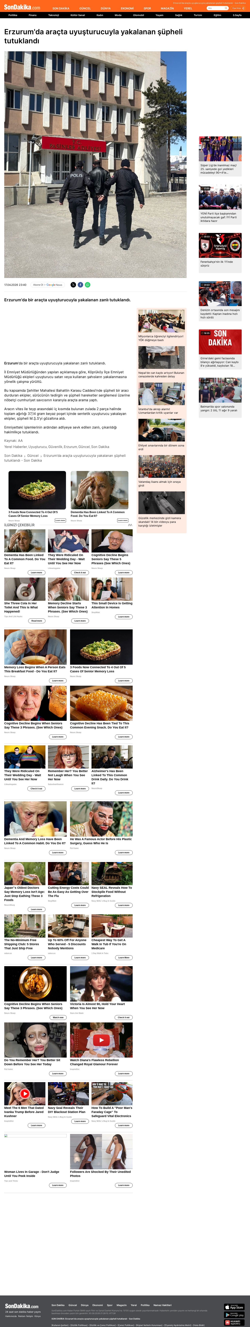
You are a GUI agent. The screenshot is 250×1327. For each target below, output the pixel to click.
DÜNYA (106, 8)
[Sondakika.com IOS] (234, 1307)
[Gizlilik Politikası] (78, 1325)
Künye (38, 1316)
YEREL (188, 8)
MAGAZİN (167, 8)
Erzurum (11, 363)
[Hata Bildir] (198, 1325)
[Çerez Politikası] (126, 1325)
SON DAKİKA (61, 8)
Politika (13, 15)
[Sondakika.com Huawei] (234, 1322)
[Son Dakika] (22, 7)
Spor (110, 1305)
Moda (118, 15)
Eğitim (217, 15)
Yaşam (159, 15)
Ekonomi (98, 1305)
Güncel (73, 1305)
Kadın (100, 15)
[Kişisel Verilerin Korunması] (149, 1325)
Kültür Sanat (78, 15)
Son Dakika (58, 1305)
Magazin (122, 1305)
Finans (33, 15)
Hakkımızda (11, 1316)
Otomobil (138, 15)
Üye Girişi (236, 8)
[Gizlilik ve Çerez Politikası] (102, 1325)
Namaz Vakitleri (163, 1305)
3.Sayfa (237, 15)
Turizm (198, 15)
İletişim (29, 1316)
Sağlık (178, 15)
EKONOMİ (127, 8)
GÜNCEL (85, 8)
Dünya (84, 1305)
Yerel (134, 1305)
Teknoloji (53, 15)
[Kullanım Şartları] (60, 1325)
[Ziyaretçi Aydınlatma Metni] (177, 1325)
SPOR (147, 8)
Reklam (21, 1316)
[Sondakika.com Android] (234, 1314)
